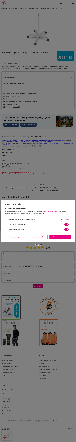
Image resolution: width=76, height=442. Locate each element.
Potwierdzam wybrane (16, 237)
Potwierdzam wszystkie (60, 237)
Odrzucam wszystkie (37, 237)
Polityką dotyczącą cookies (50, 211)
